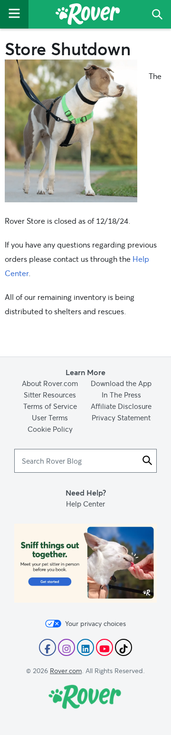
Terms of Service (50, 406)
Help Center (85, 503)
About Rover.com (50, 383)
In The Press (121, 394)
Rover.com (66, 670)
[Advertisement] (85, 563)
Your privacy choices (95, 623)
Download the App (121, 383)
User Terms (50, 417)
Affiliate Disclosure (121, 406)
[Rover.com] (88, 15)
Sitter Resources (50, 394)
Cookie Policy (50, 429)
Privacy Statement (121, 417)
